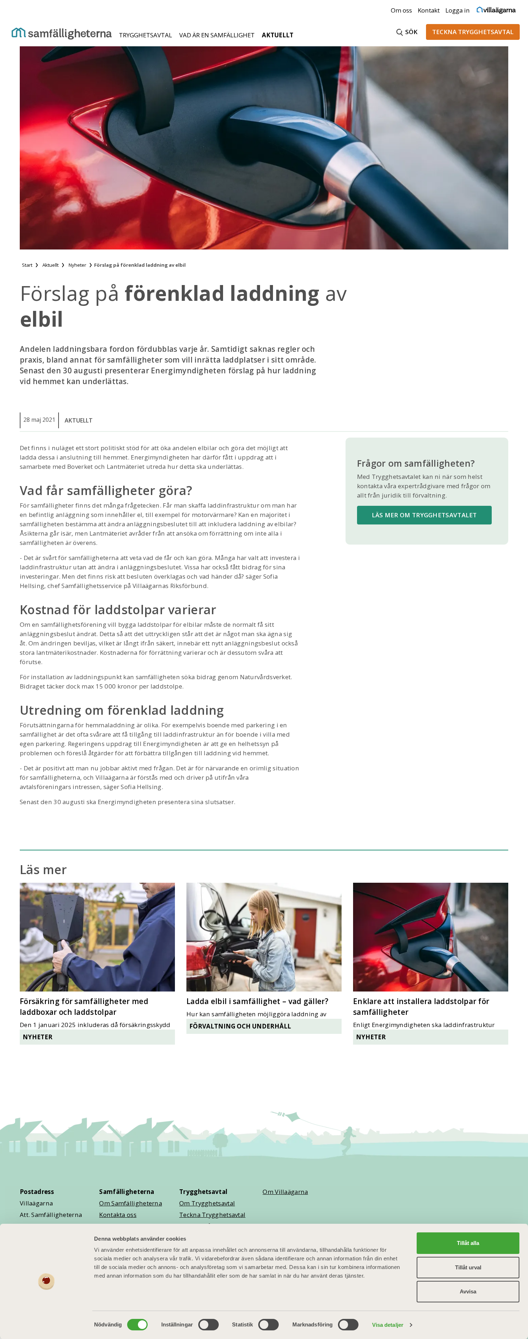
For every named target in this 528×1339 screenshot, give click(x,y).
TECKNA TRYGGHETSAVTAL (473, 32)
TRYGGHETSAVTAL (146, 35)
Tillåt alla (468, 1243)
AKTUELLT (277, 35)
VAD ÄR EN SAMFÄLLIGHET (217, 35)
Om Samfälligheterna (130, 1203)
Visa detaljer (387, 1325)
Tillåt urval (468, 1267)
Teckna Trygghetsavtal (212, 1214)
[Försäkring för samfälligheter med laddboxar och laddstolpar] (97, 937)
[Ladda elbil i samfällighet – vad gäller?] (264, 937)
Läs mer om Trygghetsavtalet (424, 515)
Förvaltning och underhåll (240, 1026)
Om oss (401, 10)
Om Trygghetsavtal (207, 1203)
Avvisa (468, 1291)
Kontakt (429, 10)
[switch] (208, 1324)
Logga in (457, 10)
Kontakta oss (117, 1214)
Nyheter (37, 1037)
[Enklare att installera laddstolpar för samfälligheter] (430, 937)
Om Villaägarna (285, 1192)
